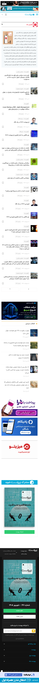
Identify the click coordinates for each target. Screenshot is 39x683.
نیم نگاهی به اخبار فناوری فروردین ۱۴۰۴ (18, 217)
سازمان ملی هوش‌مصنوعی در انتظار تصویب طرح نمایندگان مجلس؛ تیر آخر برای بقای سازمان (15, 263)
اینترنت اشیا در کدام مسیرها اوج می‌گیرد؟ (17, 191)
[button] (37, 14)
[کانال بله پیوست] (19, 8)
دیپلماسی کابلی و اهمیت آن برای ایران (18, 178)
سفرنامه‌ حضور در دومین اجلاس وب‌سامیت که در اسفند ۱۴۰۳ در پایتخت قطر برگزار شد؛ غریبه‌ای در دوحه (15, 247)
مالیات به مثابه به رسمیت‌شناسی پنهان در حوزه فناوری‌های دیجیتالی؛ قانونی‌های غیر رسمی (15, 149)
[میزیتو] (19, 449)
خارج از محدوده (19, 89)
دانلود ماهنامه (19, 611)
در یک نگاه (20, 119)
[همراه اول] (19, 680)
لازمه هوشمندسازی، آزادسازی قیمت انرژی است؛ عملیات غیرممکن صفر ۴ (17, 231)
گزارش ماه (26, 72)
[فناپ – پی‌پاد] (19, 427)
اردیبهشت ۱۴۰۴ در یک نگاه (21, 122)
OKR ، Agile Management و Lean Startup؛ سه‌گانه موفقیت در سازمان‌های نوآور (16, 108)
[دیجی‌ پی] (19, 3)
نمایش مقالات (19, 617)
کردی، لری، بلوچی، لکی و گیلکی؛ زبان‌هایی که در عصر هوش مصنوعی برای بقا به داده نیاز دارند (16, 385)
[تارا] (19, 407)
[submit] (33, 631)
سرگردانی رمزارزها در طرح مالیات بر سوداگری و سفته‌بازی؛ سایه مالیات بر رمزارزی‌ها (16, 164)
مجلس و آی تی (20, 72)
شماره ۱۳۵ (21, 84)
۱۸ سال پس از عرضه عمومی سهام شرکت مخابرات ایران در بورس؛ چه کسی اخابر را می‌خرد (17, 370)
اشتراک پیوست (19, 532)
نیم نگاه (21, 132)
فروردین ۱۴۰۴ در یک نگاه (22, 204)
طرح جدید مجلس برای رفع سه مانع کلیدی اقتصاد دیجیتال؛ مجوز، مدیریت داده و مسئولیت (17, 77)
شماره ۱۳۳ (18, 209)
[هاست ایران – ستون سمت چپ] (19, 311)
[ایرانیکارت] (19, 674)
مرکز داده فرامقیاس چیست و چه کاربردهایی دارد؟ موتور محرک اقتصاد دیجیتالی (16, 278)
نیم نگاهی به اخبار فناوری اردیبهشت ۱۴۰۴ (17, 135)
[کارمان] (19, 470)
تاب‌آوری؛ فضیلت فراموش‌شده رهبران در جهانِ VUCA (16, 93)
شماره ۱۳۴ (20, 127)
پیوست (22, 671)
